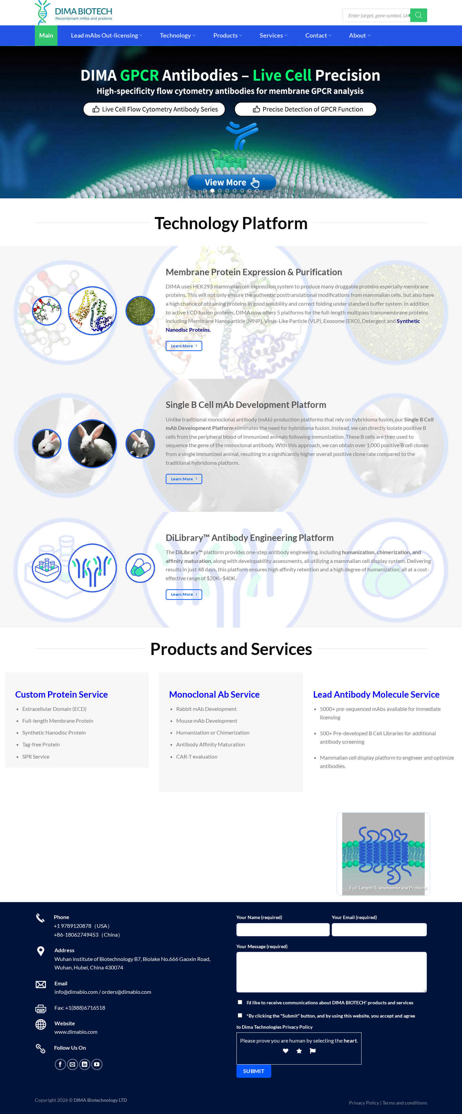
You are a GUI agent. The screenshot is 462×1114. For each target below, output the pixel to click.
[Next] (444, 122)
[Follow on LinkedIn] (84, 1064)
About (357, 35)
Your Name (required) (259, 917)
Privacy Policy (364, 1103)
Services (271, 35)
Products (225, 35)
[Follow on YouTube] (96, 1064)
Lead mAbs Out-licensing (104, 35)
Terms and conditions (405, 1103)
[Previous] (18, 122)
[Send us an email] (72, 1064)
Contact (316, 35)
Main (46, 35)
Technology (175, 35)
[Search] (418, 15)
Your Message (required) (261, 946)
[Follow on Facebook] (60, 1064)
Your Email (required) (354, 917)
